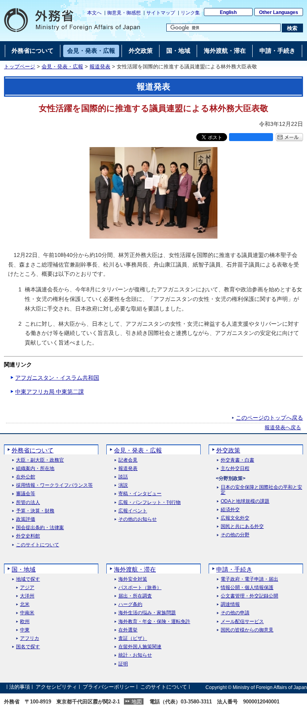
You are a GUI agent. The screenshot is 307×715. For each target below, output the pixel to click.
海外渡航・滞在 (135, 569)
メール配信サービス (242, 621)
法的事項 (19, 687)
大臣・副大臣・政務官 (40, 460)
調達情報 (230, 604)
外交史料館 (28, 536)
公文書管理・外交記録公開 (249, 596)
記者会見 (128, 460)
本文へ (94, 13)
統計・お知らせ (135, 655)
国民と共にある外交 (242, 526)
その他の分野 (235, 535)
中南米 (27, 612)
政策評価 (25, 519)
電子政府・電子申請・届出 (249, 579)
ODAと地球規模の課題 (245, 501)
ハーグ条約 (130, 604)
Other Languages (278, 12)
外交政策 (228, 450)
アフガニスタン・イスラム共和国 (57, 377)
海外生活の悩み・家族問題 (147, 612)
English (228, 12)
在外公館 (25, 477)
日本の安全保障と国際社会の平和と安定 (261, 490)
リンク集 (190, 13)
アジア (27, 587)
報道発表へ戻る (283, 427)
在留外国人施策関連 (139, 646)
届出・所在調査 (135, 596)
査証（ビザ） (132, 638)
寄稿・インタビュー (139, 493)
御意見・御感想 (124, 13)
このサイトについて (37, 545)
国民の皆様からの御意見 (247, 630)
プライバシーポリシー (109, 687)
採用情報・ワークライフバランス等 (54, 485)
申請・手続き (234, 569)
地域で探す (28, 579)
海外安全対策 (132, 579)
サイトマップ (160, 13)
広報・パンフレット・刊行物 (149, 502)
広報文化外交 (235, 518)
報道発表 (100, 67)
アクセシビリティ (56, 687)
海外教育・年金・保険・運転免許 (154, 621)
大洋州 (27, 596)
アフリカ (29, 638)
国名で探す (28, 646)
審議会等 (25, 493)
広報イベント (132, 511)
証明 (123, 664)
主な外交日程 (235, 468)
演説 (123, 485)
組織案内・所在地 (35, 468)
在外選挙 (128, 630)
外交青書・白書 (237, 460)
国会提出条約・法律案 (40, 527)
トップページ (19, 67)
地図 (137, 702)
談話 (123, 477)
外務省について (33, 450)
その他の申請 (235, 612)
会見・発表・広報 (62, 67)
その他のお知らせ (137, 519)
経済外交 (230, 509)
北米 (25, 604)
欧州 (25, 621)
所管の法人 (28, 502)
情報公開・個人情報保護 (247, 587)
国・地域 (24, 569)
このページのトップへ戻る (269, 417)
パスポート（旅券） (139, 587)
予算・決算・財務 (35, 511)
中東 (25, 630)
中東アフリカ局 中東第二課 (49, 391)
